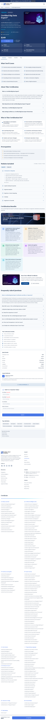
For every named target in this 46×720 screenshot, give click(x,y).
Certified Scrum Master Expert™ (6, 522)
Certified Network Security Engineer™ (31, 615)
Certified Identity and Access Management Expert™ (33, 601)
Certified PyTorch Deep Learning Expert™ (8, 590)
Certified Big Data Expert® (5, 665)
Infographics (3, 472)
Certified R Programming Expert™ (30, 693)
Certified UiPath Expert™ (28, 566)
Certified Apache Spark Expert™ (6, 663)
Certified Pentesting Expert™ (29, 621)
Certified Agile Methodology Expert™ (7, 577)
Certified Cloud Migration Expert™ (30, 671)
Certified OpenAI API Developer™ (30, 560)
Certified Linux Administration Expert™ (31, 608)
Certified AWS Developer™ (29, 666)
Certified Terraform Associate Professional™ (32, 632)
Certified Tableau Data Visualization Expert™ (9, 515)
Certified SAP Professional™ (29, 562)
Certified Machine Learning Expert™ (7, 588)
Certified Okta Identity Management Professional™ (33, 617)
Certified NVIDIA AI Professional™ (30, 556)
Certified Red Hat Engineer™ (29, 623)
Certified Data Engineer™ (5, 509)
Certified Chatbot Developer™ (29, 540)
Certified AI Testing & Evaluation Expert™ (8, 504)
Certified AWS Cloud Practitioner (30, 536)
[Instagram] (11, 466)
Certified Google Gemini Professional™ (31, 507)
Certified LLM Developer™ (29, 551)
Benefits (16, 57)
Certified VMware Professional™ (30, 636)
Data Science (3, 476)
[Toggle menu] (2, 4)
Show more (3, 29)
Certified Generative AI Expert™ (30, 545)
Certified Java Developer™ (5, 527)
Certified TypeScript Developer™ (30, 696)
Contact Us (26, 456)
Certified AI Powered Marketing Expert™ (31, 526)
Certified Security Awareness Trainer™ (31, 626)
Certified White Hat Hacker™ (29, 637)
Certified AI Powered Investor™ (30, 522)
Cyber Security (3, 480)
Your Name (6, 392)
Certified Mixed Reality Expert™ (29, 706)
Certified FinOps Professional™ (6, 674)
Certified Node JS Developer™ (29, 684)
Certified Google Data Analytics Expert (8, 513)
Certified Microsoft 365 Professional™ (31, 555)
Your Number (4, 401)
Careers (25, 460)
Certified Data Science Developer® (7, 667)
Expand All (3, 167)
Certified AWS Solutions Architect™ (30, 538)
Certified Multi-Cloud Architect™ (30, 682)
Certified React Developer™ (29, 691)
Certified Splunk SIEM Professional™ (30, 630)
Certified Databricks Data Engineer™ (7, 671)
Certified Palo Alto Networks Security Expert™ (32, 619)
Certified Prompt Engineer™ (29, 509)
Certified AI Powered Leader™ (29, 524)
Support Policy (4, 434)
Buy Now (8, 41)
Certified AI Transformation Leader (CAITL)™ (32, 531)
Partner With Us (27, 462)
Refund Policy (4, 432)
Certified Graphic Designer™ (29, 704)
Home (2, 7)
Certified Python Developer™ (29, 687)
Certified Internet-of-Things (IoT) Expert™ (8, 704)
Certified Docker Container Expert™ (30, 590)
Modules (10, 57)
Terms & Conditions (5, 436)
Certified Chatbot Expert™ (29, 542)
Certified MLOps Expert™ (5, 575)
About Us (25, 454)
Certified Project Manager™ (6, 518)
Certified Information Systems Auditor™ (8, 526)
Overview (4, 57)
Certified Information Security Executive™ (31, 603)
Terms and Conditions (28, 482)
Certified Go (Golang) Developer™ (30, 676)
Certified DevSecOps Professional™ (30, 592)
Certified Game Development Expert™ (7, 531)
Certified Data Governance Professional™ (8, 673)
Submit (22, 414)
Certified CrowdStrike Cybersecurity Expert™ (32, 585)
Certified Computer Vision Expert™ (7, 584)
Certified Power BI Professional (6, 511)
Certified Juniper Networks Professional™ (31, 606)
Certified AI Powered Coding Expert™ (31, 504)
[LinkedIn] (2, 466)
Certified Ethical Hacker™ (28, 594)
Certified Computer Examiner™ (29, 579)
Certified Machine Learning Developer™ (8, 586)
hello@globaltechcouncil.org (32, 475)
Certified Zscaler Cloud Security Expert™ (31, 641)
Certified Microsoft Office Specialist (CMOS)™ (9, 680)
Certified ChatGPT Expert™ (29, 544)
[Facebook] (4, 466)
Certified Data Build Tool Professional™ (8, 669)
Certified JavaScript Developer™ (6, 529)
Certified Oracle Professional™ (29, 685)
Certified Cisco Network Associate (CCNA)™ (32, 581)
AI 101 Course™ (4, 712)
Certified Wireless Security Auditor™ (30, 639)
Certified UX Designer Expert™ (29, 567)
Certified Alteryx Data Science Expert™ (8, 658)
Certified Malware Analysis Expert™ (30, 610)
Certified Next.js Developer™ (29, 664)
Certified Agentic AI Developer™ (30, 511)
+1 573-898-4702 (30, 477)
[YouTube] (9, 466)
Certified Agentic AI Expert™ (29, 513)
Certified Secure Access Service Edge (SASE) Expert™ (33, 625)
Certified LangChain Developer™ (30, 549)
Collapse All (9, 167)
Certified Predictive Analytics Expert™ (7, 681)
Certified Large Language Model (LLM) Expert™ (32, 553)
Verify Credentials (27, 464)
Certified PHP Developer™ (29, 689)
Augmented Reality (4, 483)
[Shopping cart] (44, 4)
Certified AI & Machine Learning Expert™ (31, 518)
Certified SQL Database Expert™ (6, 507)
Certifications (7, 7)
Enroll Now (26, 283)
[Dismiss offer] (44, 1)
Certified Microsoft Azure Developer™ (31, 680)
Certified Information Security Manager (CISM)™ (32, 604)
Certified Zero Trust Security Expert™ (31, 643)
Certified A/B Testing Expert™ (6, 505)
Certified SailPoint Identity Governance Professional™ (33, 628)
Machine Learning (4, 478)
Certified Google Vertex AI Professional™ (31, 547)
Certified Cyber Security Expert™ (30, 574)
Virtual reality (3, 481)
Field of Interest (5, 406)
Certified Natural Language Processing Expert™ (32, 558)
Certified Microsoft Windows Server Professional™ (33, 612)
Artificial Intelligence (4, 474)
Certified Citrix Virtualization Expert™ (30, 588)
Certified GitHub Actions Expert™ (30, 674)
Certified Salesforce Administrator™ (30, 564)
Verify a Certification (23, 384)
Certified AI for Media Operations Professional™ (32, 520)
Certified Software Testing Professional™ (31, 695)
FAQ (21, 57)
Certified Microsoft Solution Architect (7, 516)
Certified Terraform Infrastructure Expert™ (32, 634)
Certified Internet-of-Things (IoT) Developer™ (9, 703)
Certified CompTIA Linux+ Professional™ (31, 673)
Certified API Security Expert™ (29, 577)
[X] (7, 466)
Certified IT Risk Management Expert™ (7, 520)
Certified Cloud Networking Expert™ (30, 583)
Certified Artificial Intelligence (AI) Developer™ (32, 515)
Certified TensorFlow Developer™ (7, 592)
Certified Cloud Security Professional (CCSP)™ (32, 586)
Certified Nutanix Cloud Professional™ (31, 614)
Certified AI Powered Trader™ (29, 527)
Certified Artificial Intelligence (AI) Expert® (31, 516)
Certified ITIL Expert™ (5, 524)
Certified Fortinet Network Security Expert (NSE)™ (33, 596)
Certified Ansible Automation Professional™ (32, 575)
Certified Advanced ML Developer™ (7, 579)
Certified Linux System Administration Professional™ (33, 678)
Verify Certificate (36, 283)
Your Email (6, 397)
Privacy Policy (26, 484)
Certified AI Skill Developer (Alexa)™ (30, 529)
